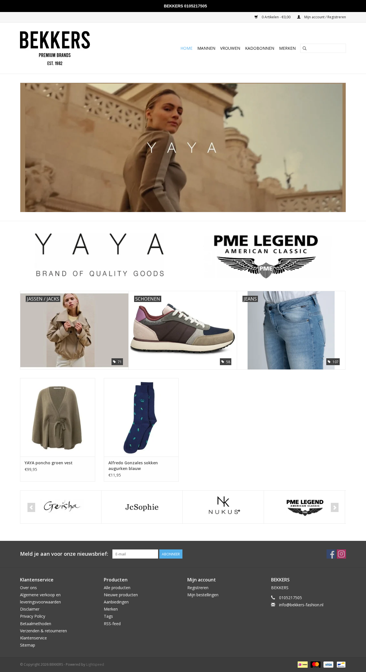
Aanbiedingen (116, 602)
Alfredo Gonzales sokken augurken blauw (133, 465)
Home (186, 48)
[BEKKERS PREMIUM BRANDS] (68, 48)
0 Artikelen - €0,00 (276, 17)
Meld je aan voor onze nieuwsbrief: (64, 554)
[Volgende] (335, 507)
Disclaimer (29, 609)
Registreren (197, 587)
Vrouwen (230, 48)
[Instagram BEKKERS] (341, 554)
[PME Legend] (304, 507)
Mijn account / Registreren (324, 17)
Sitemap (27, 645)
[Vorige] (31, 507)
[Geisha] (60, 507)
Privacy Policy (32, 616)
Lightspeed (95, 664)
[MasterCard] (315, 664)
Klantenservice (33, 638)
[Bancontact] (340, 664)
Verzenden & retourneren (43, 630)
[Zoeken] (304, 48)
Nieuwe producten (121, 594)
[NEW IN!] (183, 147)
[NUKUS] (223, 507)
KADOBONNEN (259, 48)
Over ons (28, 587)
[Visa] (327, 664)
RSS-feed (112, 623)
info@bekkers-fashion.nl (301, 604)
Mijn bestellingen (202, 594)
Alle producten (117, 587)
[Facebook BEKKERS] (331, 554)
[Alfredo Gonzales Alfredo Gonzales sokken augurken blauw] (141, 417)
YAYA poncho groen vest (49, 462)
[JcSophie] (142, 507)
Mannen (206, 48)
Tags (108, 616)
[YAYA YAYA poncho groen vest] (57, 417)
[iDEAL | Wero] (302, 664)
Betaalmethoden (35, 623)
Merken (287, 48)
